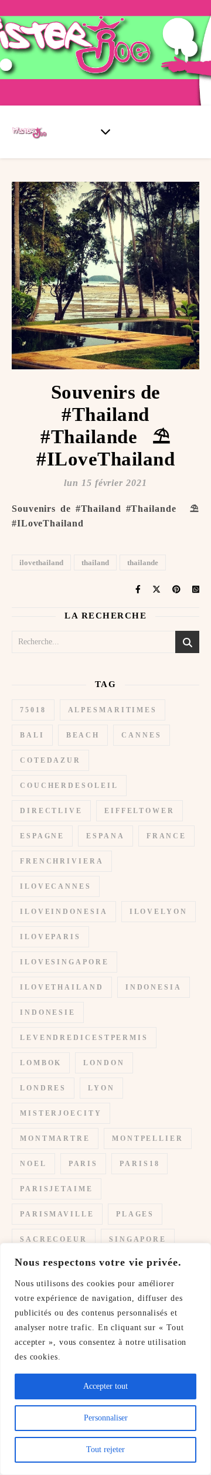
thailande (142, 562)
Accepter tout (105, 1386)
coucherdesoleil (69, 785)
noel (33, 1164)
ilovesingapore (64, 962)
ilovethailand (41, 562)
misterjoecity (61, 1113)
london (103, 1063)
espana (105, 836)
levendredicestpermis (84, 1038)
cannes (141, 735)
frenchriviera (62, 861)
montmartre (55, 1138)
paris (83, 1164)
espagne (42, 836)
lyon (101, 1088)
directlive (51, 811)
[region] (105, 1359)
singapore (137, 1239)
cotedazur (50, 760)
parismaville (57, 1214)
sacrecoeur (53, 1239)
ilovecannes (55, 886)
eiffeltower (139, 811)
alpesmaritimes (113, 710)
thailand (95, 562)
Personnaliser (106, 1417)
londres (43, 1088)
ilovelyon (159, 912)
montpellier (147, 1138)
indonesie (48, 1012)
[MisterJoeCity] (105, 53)
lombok (41, 1063)
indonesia (153, 987)
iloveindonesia (64, 912)
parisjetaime (56, 1189)
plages (135, 1214)
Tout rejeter (105, 1449)
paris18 (139, 1164)
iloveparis (50, 937)
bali (32, 735)
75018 (33, 710)
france (166, 836)
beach (83, 735)
